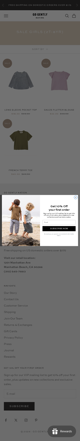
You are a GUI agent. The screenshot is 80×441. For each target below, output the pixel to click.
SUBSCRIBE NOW (59, 229)
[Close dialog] (75, 197)
